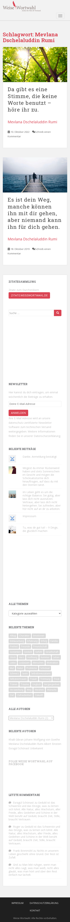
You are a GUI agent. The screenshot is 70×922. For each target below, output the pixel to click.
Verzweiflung (16, 689)
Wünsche (52, 689)
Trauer (33, 678)
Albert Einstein (52, 744)
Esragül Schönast (19, 748)
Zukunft (39, 695)
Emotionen (38, 635)
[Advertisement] (37, 348)
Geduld (28, 651)
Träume (25, 684)
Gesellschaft (52, 651)
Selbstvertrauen (18, 678)
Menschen (38, 662)
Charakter (24, 635)
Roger (16, 826)
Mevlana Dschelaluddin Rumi (32, 121)
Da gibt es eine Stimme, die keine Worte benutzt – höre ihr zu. (32, 99)
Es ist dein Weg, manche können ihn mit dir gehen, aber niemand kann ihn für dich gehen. (35, 213)
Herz (21, 657)
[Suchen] (57, 313)
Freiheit (14, 646)
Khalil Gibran (16, 739)
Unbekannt (36, 748)
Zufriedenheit (24, 695)
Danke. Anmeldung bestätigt (40, 456)
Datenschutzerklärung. (47, 436)
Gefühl (38, 651)
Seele (25, 673)
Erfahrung (32, 641)
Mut (12, 668)
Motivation (52, 662)
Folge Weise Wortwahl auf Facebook (31, 763)
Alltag (13, 635)
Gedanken (15, 651)
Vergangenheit (51, 684)
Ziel (12, 695)
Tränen (13, 684)
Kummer (45, 657)
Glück (13, 657)
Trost (56, 678)
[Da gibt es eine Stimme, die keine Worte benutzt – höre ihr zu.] (35, 64)
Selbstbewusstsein (41, 673)
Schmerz (14, 673)
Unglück (36, 684)
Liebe (13, 662)
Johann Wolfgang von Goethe (42, 739)
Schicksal (45, 668)
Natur (20, 668)
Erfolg (44, 641)
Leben (56, 657)
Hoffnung (32, 657)
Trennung (45, 678)
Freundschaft (40, 646)
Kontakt (35, 910)
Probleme (32, 668)
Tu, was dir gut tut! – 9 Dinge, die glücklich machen (40, 529)
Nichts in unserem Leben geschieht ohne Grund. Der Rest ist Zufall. (34, 854)
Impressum (29, 516)
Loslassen (24, 662)
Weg (29, 689)
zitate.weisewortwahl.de (29, 295)
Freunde (25, 646)
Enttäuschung (17, 641)
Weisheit (39, 689)
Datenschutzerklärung (44, 903)
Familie (54, 641)
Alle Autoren (19, 709)
